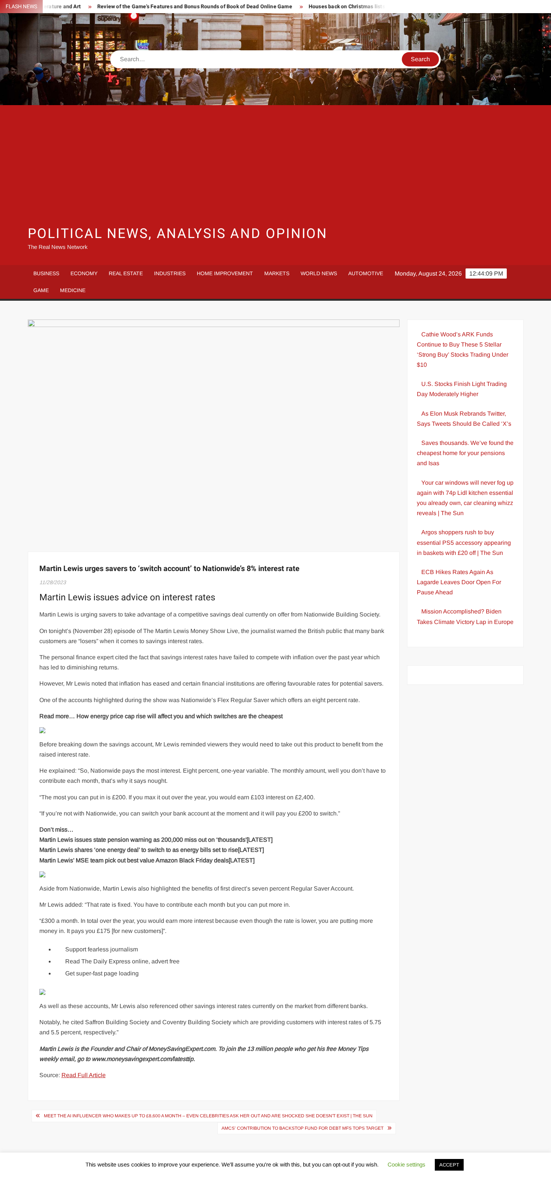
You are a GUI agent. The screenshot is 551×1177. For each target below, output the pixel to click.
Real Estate (126, 273)
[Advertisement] (275, 165)
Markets (276, 273)
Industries (170, 273)
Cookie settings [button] (406, 1164)
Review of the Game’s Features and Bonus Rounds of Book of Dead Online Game (170, 7)
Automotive (365, 273)
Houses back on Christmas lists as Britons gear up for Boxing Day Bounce (373, 7)
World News (319, 273)
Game (41, 290)
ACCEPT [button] (449, 1165)
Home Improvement (225, 273)
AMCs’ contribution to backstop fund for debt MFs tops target (302, 1128)
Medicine (72, 290)
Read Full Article (83, 1075)
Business (46, 273)
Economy (83, 273)
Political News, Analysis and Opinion (178, 234)
